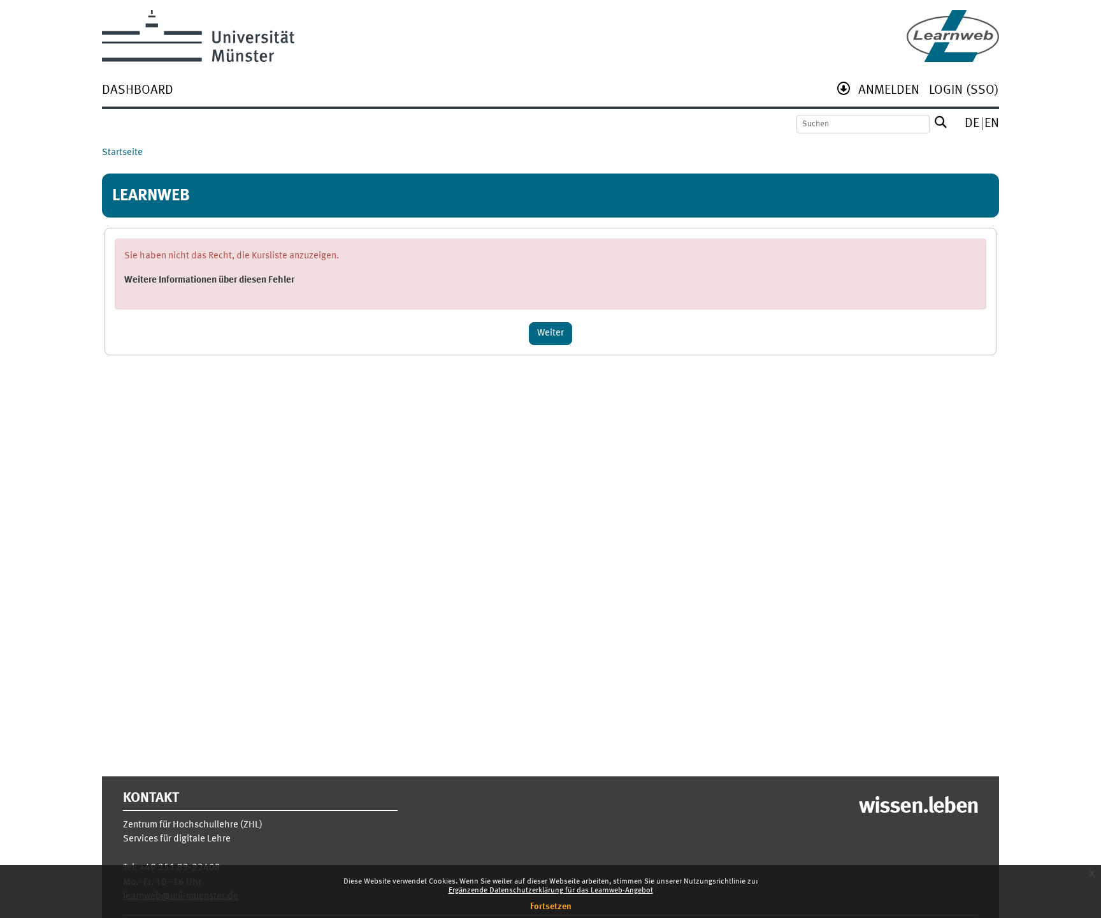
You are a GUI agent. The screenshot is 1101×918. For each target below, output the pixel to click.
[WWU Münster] (198, 36)
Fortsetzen (551, 906)
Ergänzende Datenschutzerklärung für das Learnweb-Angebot (551, 890)
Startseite (122, 153)
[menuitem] (137, 91)
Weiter (550, 333)
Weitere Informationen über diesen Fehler (209, 280)
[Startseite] (953, 36)
